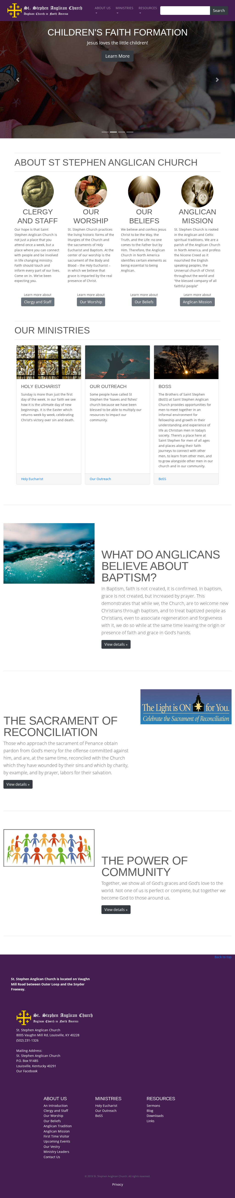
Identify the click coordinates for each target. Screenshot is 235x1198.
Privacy (117, 1184)
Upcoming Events (57, 1141)
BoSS (162, 479)
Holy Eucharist (32, 479)
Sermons (153, 1105)
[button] (17, 79)
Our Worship (53, 1115)
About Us (103, 8)
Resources (148, 8)
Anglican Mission (57, 1131)
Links (150, 1121)
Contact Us (52, 1157)
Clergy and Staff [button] (37, 301)
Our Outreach (100, 479)
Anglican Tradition (58, 1126)
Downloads (155, 1115)
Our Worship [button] (91, 301)
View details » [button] (116, 644)
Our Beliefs (52, 1121)
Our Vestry (52, 1146)
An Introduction (56, 1105)
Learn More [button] (117, 56)
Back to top (223, 957)
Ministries (124, 8)
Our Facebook (26, 1071)
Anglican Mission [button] (197, 301)
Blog (150, 1110)
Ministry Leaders (56, 1151)
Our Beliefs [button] (144, 301)
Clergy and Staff (56, 1110)
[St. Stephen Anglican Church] (48, 10)
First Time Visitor (56, 1136)
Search (219, 10)
